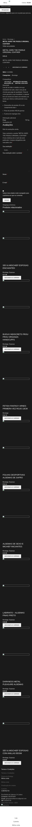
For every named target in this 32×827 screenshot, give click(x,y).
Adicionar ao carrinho (19, 67)
